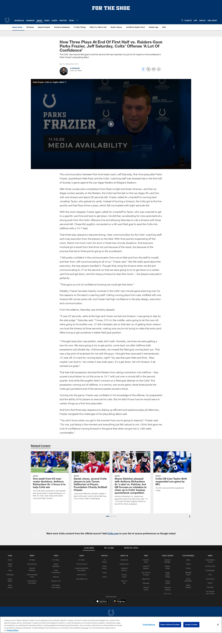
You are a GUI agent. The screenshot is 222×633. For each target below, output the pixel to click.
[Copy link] (159, 69)
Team (10, 555)
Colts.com (113, 533)
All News (32, 560)
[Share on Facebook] (143, 70)
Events (210, 583)
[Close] (218, 624)
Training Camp (210, 566)
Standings (9, 574)
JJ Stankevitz (75, 68)
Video (56, 555)
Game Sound (81, 574)
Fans (210, 574)
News (32, 555)
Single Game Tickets (167, 575)
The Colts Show (81, 564)
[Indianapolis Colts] (111, 613)
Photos (104, 555)
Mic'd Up (56, 577)
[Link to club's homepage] (7, 20)
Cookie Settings (149, 624)
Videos (188, 564)
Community (210, 579)
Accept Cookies (191, 624)
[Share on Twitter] (148, 70)
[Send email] (154, 70)
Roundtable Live (81, 579)
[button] (111, 124)
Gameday (146, 583)
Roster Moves (32, 564)
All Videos (55, 560)
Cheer (104, 577)
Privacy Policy (12, 630)
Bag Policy (146, 579)
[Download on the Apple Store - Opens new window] (101, 601)
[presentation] (190, 516)
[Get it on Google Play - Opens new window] (119, 602)
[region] (111, 625)
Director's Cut (56, 581)
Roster (10, 560)
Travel (104, 572)
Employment (124, 564)
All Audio (81, 560)
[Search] (182, 20)
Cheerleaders (210, 570)
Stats (10, 570)
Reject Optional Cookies (170, 624)
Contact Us (124, 560)
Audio (81, 555)
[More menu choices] (77, 20)
